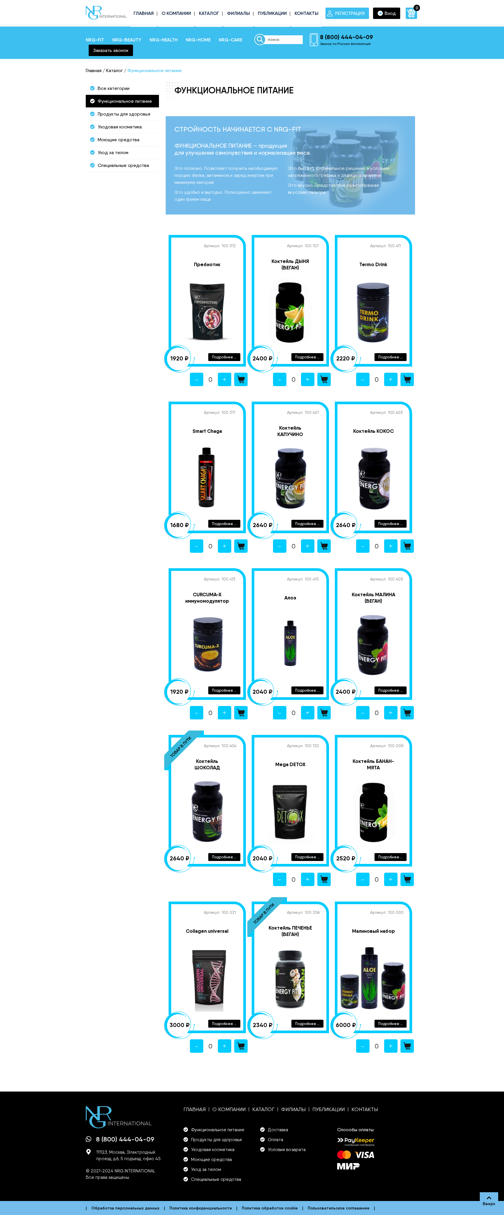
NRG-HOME (198, 40)
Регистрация (350, 13)
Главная (144, 13)
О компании (176, 13)
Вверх (489, 1203)
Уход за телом (113, 152)
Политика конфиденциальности (200, 1208)
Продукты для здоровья (124, 114)
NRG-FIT (95, 40)
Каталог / (116, 70)
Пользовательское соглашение (339, 1208)
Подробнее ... (224, 357)
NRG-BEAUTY (126, 40)
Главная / (95, 70)
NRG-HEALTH (164, 40)
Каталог (209, 13)
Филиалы (238, 13)
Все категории (114, 88)
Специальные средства (123, 165)
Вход (390, 13)
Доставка (278, 1129)
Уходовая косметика (120, 127)
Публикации (272, 13)
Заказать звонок (111, 50)
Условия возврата (287, 1149)
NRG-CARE (230, 40)
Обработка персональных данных (125, 1208)
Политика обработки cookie (270, 1208)
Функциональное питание (125, 101)
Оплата (275, 1139)
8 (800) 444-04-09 (346, 37)
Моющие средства (118, 139)
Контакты (306, 13)
